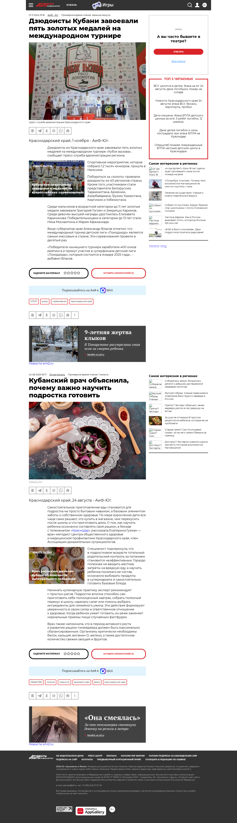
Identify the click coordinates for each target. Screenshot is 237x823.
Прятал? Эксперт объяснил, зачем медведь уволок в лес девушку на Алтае (184, 408)
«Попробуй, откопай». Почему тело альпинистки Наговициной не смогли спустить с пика (185, 183)
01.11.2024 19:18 (37, 15)
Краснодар (80, 530)
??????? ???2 (157, 246)
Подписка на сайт (66, 759)
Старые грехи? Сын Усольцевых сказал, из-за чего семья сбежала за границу (185, 432)
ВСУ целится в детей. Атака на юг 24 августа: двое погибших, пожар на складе (178, 89)
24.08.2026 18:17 (37, 374)
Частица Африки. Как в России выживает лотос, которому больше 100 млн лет (185, 220)
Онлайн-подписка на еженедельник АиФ (173, 756)
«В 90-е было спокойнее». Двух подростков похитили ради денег (184, 231)
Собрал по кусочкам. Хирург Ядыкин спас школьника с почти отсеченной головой (186, 208)
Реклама (111, 756)
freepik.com (35, 481)
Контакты (87, 759)
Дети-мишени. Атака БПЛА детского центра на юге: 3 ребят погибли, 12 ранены (178, 118)
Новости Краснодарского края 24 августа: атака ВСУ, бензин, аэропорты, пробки (179, 104)
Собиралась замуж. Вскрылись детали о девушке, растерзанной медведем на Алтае (184, 383)
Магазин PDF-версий (133, 756)
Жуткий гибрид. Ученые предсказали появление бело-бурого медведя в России (186, 396)
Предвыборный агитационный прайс (119, 759)
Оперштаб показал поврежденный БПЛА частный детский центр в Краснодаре (178, 148)
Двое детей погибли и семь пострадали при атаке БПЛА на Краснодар (178, 133)
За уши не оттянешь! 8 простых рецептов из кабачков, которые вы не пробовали (186, 420)
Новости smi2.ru (41, 363)
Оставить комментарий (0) (118, 273)
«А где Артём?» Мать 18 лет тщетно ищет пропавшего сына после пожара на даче (185, 171)
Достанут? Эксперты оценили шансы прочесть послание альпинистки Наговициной (186, 444)
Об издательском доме (70, 756)
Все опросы (178, 61)
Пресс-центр (95, 756)
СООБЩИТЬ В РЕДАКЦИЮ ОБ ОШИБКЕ (165, 759)
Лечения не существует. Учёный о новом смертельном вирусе (184, 194)
